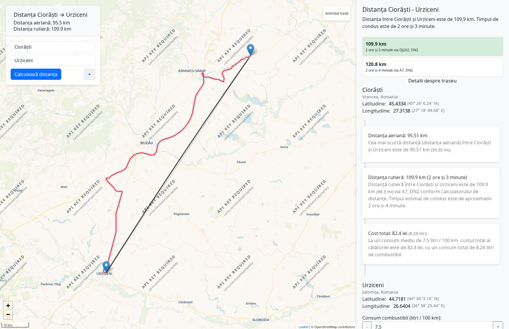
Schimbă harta (336, 13)
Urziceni (76, 15)
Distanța (25, 15)
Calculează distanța (35, 74)
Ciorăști (47, 15)
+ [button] (8, 305)
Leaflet (303, 326)
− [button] (8, 314)
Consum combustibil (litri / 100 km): (401, 318)
